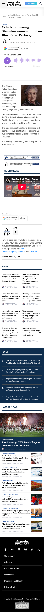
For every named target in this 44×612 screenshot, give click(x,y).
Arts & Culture (8, 522)
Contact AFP (9, 556)
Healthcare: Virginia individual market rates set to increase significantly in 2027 (15, 471)
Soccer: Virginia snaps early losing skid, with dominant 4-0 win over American (15, 499)
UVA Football (8, 439)
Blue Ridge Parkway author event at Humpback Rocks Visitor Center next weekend (30, 278)
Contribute (31, 3)
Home (4, 16)
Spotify (14, 252)
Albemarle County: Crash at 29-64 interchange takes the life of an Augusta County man (11, 332)
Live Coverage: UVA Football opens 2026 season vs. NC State (21, 444)
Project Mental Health (13, 581)
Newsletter (9, 575)
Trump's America (9, 453)
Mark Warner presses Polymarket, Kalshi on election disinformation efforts (15, 458)
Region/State (8, 481)
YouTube (33, 252)
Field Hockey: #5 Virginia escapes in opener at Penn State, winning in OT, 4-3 (16, 512)
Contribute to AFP (12, 568)
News (5, 24)
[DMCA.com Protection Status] (22, 605)
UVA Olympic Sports (10, 494)
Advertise (8, 562)
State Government (10, 467)
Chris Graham (10, 286)
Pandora (21, 252)
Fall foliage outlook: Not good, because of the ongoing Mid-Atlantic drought (15, 485)
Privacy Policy (10, 587)
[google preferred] (11, 48)
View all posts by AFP (11, 257)
